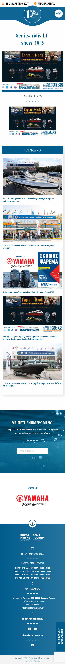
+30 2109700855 (32, 604)
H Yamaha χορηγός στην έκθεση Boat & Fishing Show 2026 (28, 292)
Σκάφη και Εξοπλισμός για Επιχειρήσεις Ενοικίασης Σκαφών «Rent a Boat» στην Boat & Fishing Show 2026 (30, 337)
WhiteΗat (37, 661)
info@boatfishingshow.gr (32, 607)
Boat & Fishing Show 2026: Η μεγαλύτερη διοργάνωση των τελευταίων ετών (28, 200)
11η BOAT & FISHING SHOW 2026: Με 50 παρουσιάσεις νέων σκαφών (28, 246)
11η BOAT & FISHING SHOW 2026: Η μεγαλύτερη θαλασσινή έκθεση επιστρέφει (32, 384)
